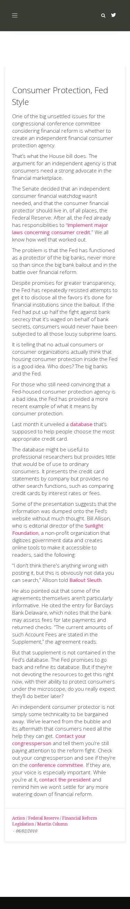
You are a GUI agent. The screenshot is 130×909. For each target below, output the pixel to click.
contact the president (65, 779)
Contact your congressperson (49, 739)
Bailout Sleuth (85, 579)
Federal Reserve (43, 818)
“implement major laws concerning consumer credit (60, 228)
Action (18, 818)
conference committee (56, 764)
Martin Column (52, 824)
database (81, 424)
